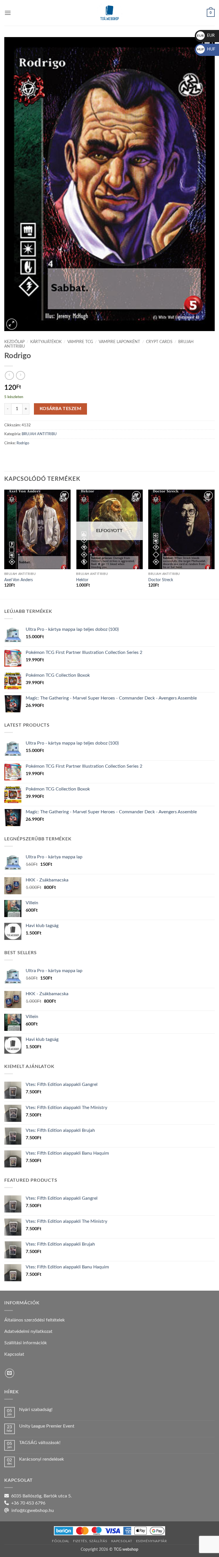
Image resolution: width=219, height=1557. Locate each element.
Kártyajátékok (46, 342)
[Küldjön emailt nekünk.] (9, 1373)
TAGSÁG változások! (39, 1442)
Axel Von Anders (18, 580)
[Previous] (4, 544)
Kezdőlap (14, 342)
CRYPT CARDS (159, 342)
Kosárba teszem (61, 409)
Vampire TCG (80, 342)
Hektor (82, 580)
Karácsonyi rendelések (41, 1459)
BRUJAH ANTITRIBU (39, 434)
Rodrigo (23, 443)
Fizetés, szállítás (90, 1541)
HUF (206, 49)
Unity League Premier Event (46, 1426)
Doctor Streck (160, 580)
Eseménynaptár (151, 1541)
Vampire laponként (119, 342)
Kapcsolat (121, 1541)
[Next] (214, 544)
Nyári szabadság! (35, 1409)
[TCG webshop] (109, 13)
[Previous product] (20, 375)
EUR (206, 36)
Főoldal (60, 1541)
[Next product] (9, 375)
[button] (7, 13)
